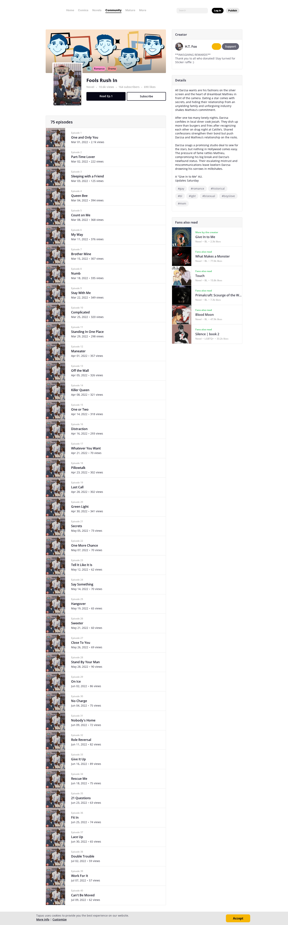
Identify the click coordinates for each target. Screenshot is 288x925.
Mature (130, 10)
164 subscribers (129, 87)
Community (113, 10)
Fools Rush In (101, 80)
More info (42, 919)
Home (70, 10)
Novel (90, 87)
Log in (217, 10)
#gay (181, 188)
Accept (238, 918)
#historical (218, 188)
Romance (99, 68)
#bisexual (208, 196)
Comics (83, 10)
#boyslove (228, 196)
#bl (180, 196)
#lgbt (192, 196)
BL (89, 68)
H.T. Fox (191, 46)
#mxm (182, 203)
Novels (96, 10)
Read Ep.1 (106, 96)
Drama (112, 68)
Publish (232, 10)
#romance (197, 188)
